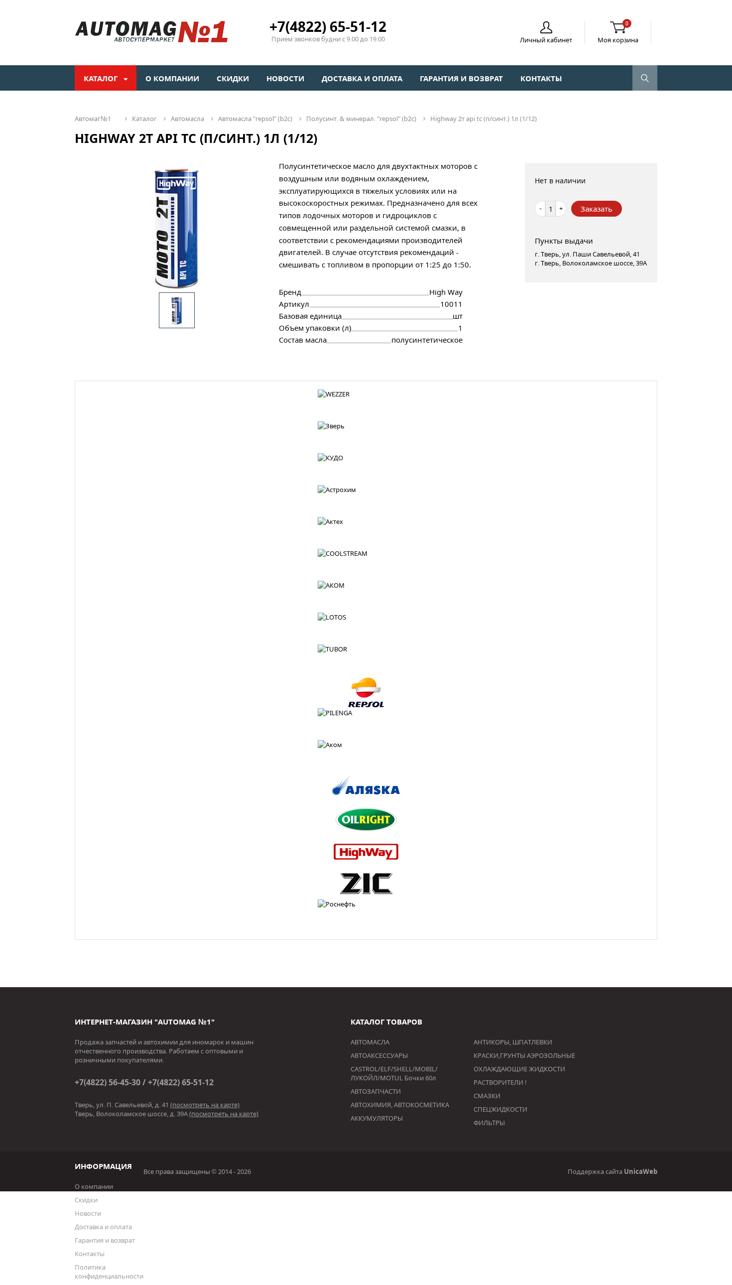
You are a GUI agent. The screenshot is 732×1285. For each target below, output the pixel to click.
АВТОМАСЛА (370, 1041)
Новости (285, 78)
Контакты (541, 78)
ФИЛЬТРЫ (489, 1122)
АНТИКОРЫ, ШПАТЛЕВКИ (513, 1041)
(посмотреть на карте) (205, 1104)
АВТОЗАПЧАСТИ (376, 1091)
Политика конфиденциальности (109, 1272)
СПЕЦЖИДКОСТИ (500, 1109)
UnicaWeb (640, 1171)
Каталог (102, 78)
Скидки (233, 78)
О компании (172, 78)
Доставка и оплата (362, 78)
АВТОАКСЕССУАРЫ (379, 1055)
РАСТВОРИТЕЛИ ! (500, 1082)
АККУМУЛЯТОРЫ (377, 1118)
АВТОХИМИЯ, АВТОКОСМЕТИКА (400, 1104)
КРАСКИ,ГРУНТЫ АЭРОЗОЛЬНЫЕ (524, 1055)
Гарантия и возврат (461, 78)
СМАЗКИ (487, 1095)
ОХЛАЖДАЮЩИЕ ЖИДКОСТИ (519, 1068)
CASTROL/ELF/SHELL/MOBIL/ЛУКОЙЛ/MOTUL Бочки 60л (394, 1073)
